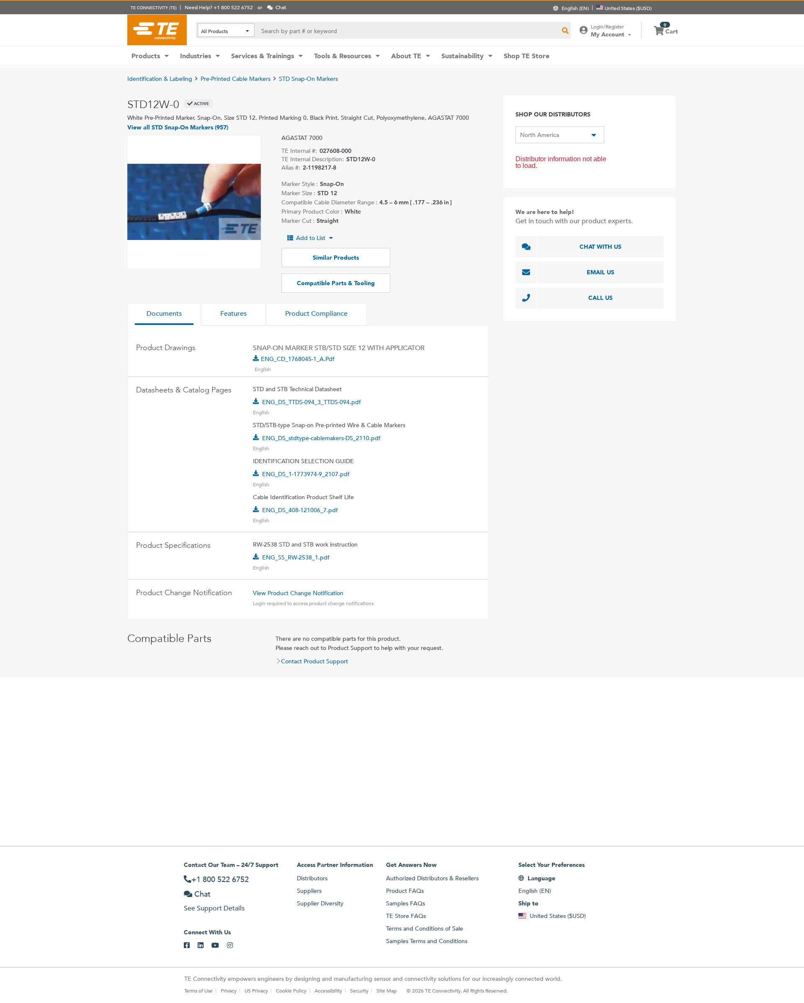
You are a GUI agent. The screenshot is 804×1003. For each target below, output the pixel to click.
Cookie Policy (291, 990)
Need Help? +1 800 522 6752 (219, 7)
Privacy (229, 990)
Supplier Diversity (320, 903)
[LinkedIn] (204, 945)
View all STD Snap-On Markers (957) (177, 127)
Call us (600, 298)
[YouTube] (219, 945)
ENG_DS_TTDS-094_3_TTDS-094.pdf (311, 402)
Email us (600, 272)
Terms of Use (198, 990)
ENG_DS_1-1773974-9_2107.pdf (306, 474)
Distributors (312, 878)
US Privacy (256, 990)
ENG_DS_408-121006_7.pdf (300, 510)
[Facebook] (191, 945)
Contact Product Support (314, 661)
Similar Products (336, 257)
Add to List (310, 238)
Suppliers (309, 891)
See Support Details (214, 908)
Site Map (386, 990)
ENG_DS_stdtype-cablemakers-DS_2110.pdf (321, 438)
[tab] (164, 314)
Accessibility (328, 990)
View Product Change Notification (298, 593)
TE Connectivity (157, 29)
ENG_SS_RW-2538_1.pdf (296, 557)
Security (359, 990)
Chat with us (600, 246)
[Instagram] (234, 945)
